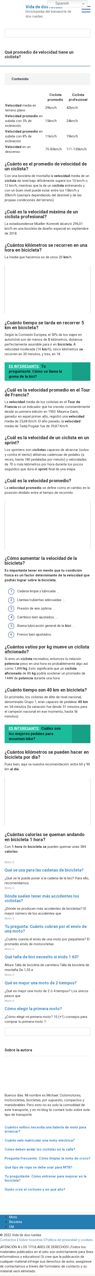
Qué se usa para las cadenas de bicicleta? (44, 870)
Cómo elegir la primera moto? (33, 1008)
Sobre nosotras (31, 1240)
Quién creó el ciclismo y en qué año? (35, 1189)
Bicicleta (15, 1222)
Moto (13, 1217)
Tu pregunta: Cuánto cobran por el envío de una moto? (46, 928)
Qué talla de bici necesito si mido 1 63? (42, 956)
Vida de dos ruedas (44, 6)
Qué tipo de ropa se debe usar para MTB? (38, 1167)
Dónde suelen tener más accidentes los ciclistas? (42, 898)
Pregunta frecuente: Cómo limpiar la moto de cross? (47, 1158)
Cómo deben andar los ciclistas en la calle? (40, 1149)
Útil (11, 1227)
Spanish (61, 3)
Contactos (8, 1240)
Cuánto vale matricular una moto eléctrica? (40, 1140)
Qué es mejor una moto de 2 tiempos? (41, 982)
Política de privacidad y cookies (69, 1240)
